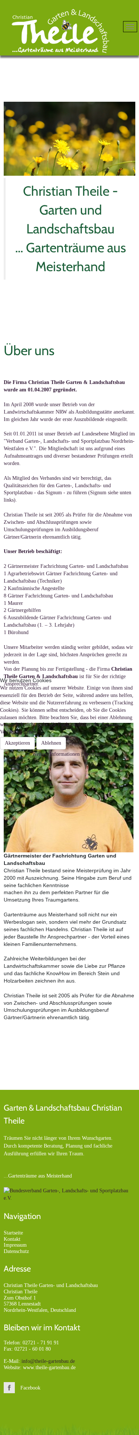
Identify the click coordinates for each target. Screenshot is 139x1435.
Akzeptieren (17, 743)
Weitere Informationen (56, 754)
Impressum (95, 754)
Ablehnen (51, 743)
